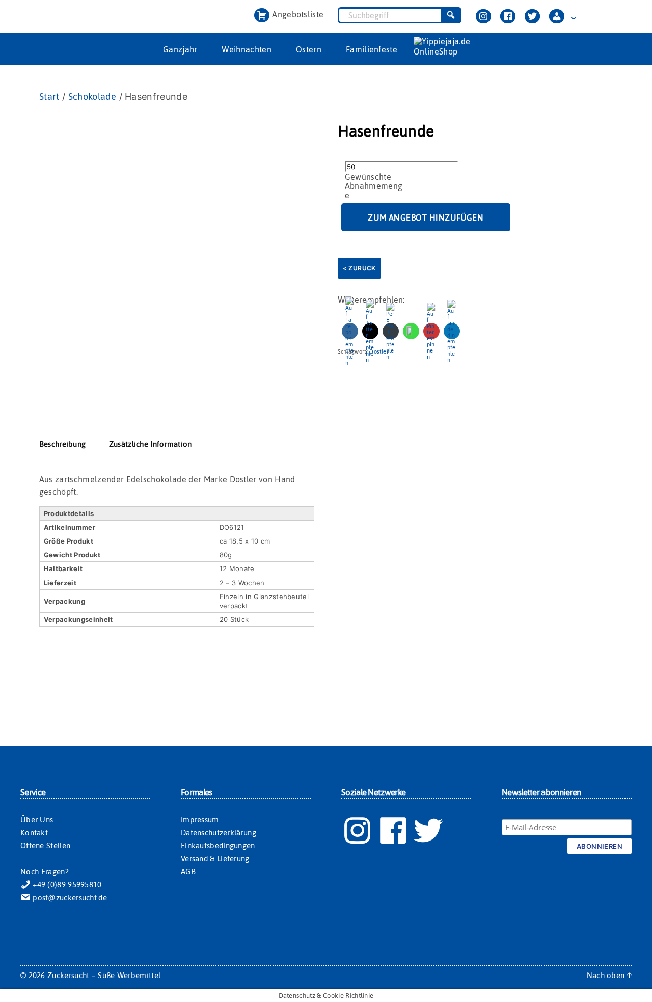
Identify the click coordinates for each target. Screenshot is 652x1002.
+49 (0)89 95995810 (66, 884)
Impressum (200, 819)
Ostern (308, 49)
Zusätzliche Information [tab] (150, 444)
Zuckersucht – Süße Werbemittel (103, 975)
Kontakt (34, 832)
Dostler (379, 351)
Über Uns (36, 819)
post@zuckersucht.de (69, 897)
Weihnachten (246, 49)
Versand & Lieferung (215, 858)
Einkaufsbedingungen (218, 845)
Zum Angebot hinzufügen (425, 217)
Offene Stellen (45, 845)
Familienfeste (371, 49)
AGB (188, 871)
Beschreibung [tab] (62, 444)
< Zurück (359, 268)
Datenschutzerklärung (218, 832)
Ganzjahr (180, 49)
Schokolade (92, 96)
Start (49, 96)
